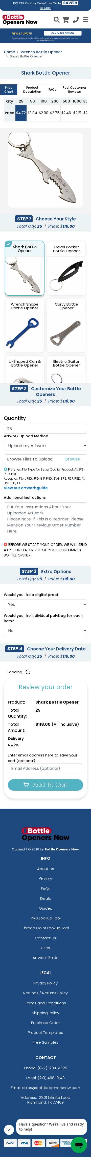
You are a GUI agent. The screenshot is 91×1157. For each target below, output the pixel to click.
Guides (45, 908)
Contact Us (45, 938)
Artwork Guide (46, 957)
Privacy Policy (45, 983)
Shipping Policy (45, 1012)
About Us (45, 868)
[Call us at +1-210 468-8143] (76, 20)
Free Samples (45, 1042)
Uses (45, 947)
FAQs (45, 888)
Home (9, 51)
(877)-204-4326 (52, 1068)
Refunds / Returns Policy (45, 993)
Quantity (15, 418)
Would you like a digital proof (31, 594)
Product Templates (45, 1032)
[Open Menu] (84, 19)
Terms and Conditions (45, 1003)
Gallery (45, 878)
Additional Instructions (25, 497)
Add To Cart (49, 785)
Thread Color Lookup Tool (45, 928)
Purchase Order (45, 1022)
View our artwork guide (26, 487)
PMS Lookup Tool (46, 918)
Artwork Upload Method (26, 436)
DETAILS (45, 8)
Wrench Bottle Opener (41, 51)
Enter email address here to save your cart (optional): (42, 758)
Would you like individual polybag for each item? (43, 618)
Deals (45, 898)
